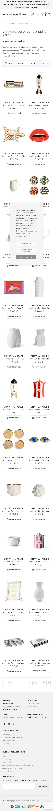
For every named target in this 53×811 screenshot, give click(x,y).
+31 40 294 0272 (32, 704)
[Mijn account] (33, 14)
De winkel (6, 762)
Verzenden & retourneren (12, 737)
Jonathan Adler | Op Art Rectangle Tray (13, 105)
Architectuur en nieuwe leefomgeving (17, 765)
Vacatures (6, 759)
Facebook (4, 724)
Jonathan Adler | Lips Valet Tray (13, 612)
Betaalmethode (9, 740)
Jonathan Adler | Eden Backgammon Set (39, 663)
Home (3, 23)
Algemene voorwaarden (12, 768)
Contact (5, 743)
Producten (12, 23)
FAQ (4, 746)
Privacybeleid (8, 771)
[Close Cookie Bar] (40, 205)
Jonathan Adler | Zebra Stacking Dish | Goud (13, 156)
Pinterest (9, 724)
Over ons (6, 756)
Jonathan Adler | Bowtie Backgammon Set (13, 663)
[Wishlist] (38, 14)
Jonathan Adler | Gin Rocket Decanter (39, 105)
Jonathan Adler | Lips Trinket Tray (39, 156)
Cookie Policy (21, 236)
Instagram (14, 724)
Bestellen (6, 734)
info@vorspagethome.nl (12, 717)
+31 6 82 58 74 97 (32, 706)
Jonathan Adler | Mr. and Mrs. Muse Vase (39, 612)
